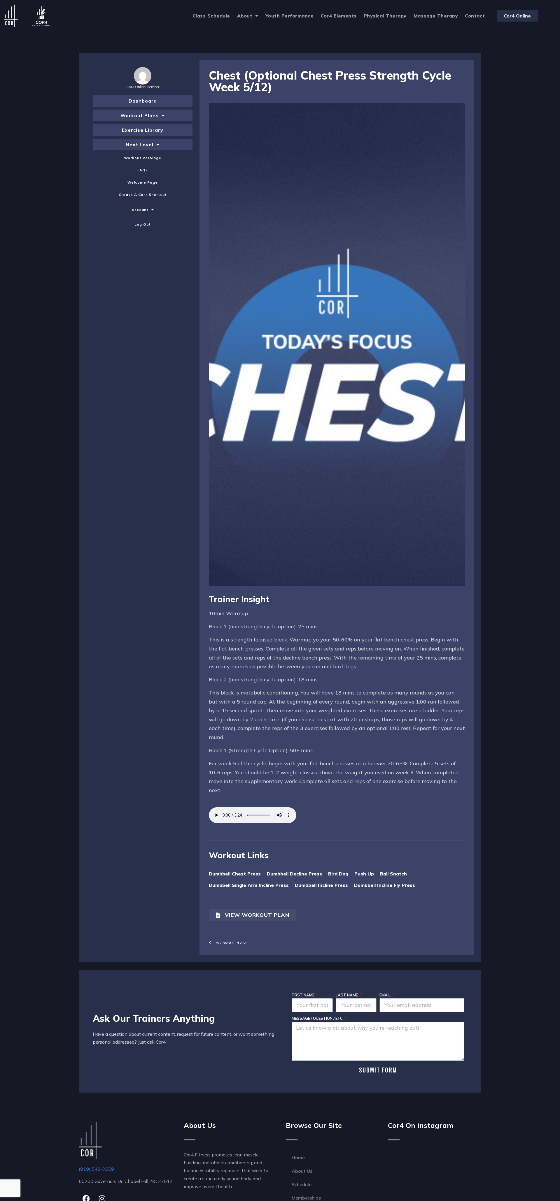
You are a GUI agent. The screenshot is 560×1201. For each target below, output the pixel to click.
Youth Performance (289, 16)
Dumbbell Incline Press (321, 885)
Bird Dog (338, 874)
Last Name (347, 995)
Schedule (302, 1184)
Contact (475, 16)
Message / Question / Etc (318, 1018)
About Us (302, 1171)
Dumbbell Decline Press (294, 874)
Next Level (139, 144)
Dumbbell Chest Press (235, 874)
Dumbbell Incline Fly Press (384, 885)
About (245, 16)
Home (298, 1157)
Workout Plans (139, 115)
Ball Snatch (393, 874)
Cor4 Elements (339, 16)
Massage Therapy (436, 16)
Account (140, 210)
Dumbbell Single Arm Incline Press (249, 885)
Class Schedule (211, 16)
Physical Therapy (385, 16)
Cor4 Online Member (142, 87)
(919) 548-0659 (96, 1169)
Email (385, 995)
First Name (303, 995)
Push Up (364, 874)
